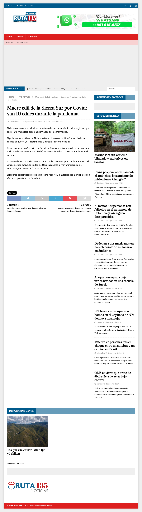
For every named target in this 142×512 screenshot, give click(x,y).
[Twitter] (130, 5)
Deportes (9, 42)
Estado (9, 36)
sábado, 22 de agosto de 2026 (109, 220)
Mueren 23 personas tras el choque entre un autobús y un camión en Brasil (114, 345)
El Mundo (32, 36)
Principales (58, 121)
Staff (48, 121)
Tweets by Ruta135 (15, 463)
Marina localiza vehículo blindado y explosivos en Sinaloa (111, 158)
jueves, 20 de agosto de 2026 (109, 322)
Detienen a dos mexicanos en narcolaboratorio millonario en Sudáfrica (114, 247)
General (9, 6)
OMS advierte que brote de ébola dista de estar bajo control (112, 376)
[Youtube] (136, 5)
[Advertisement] (71, 65)
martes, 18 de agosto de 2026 (109, 383)
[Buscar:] (121, 88)
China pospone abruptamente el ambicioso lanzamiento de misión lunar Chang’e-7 (114, 175)
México (20, 36)
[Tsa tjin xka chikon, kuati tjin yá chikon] (27, 431)
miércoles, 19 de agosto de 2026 (110, 353)
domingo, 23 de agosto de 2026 (110, 183)
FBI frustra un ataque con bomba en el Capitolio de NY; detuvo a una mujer (114, 314)
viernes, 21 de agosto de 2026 (109, 288)
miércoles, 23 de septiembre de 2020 (26, 121)
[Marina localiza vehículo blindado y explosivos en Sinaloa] (114, 136)
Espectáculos (22, 42)
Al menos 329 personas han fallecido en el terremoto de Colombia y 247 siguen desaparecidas (112, 211)
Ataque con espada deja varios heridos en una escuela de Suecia (114, 280)
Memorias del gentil (25, 6)
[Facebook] (125, 5)
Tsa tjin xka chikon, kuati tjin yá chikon (26, 451)
